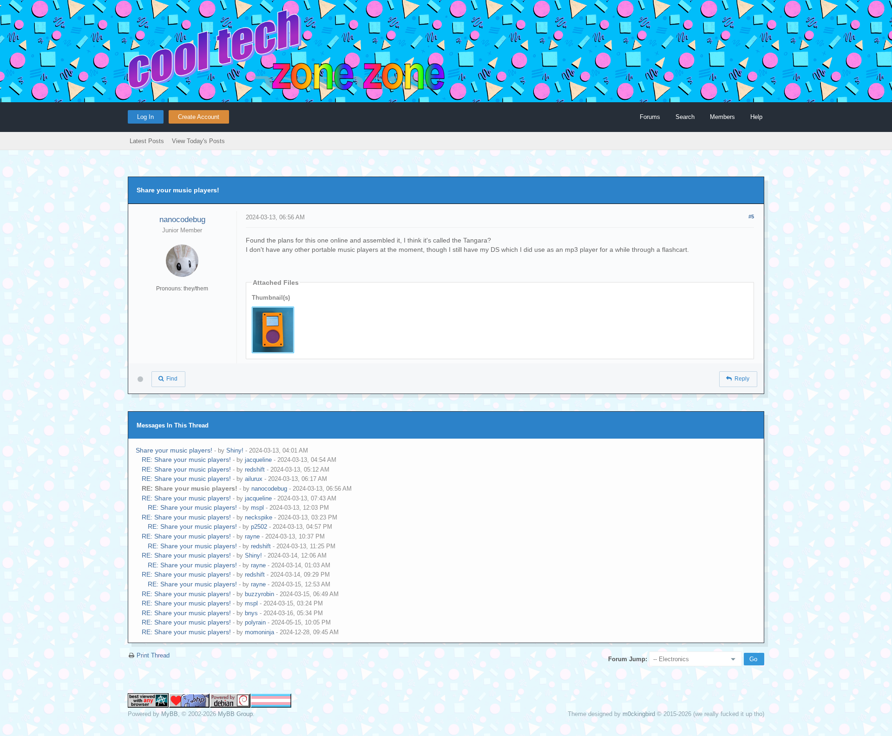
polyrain (255, 622)
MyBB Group (235, 713)
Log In (145, 116)
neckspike (258, 517)
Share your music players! (174, 450)
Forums (650, 116)
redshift (255, 469)
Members (722, 116)
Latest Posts (147, 141)
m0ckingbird (639, 713)
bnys (251, 613)
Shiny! (234, 450)
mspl (257, 507)
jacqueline (258, 459)
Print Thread (153, 655)
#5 (751, 216)
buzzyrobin (259, 594)
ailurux (253, 478)
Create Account (198, 116)
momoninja (259, 632)
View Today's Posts (198, 141)
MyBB (169, 713)
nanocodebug (182, 219)
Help (756, 116)
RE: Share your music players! (186, 459)
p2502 (259, 526)
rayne (252, 536)
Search (685, 116)
